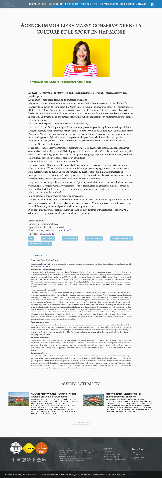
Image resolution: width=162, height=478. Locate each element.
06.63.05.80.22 (47, 233)
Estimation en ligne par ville (121, 238)
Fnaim (135, 452)
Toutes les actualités (81, 422)
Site (31, 238)
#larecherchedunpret (76, 82)
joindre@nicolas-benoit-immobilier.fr (53, 230)
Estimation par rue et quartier (40, 243)
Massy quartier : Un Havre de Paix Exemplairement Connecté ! (124, 395)
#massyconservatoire (44, 82)
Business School (142, 455)
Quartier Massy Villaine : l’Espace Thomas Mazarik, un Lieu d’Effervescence (53, 395)
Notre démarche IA (45, 266)
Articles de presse (70, 238)
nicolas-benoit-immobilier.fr (73, 461)
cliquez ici (130, 474)
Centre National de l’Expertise (140, 458)
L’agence (108, 448)
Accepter (151, 475)
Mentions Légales (112, 456)
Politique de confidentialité (115, 459)
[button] (81, 58)
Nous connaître (48, 238)
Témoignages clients (94, 238)
